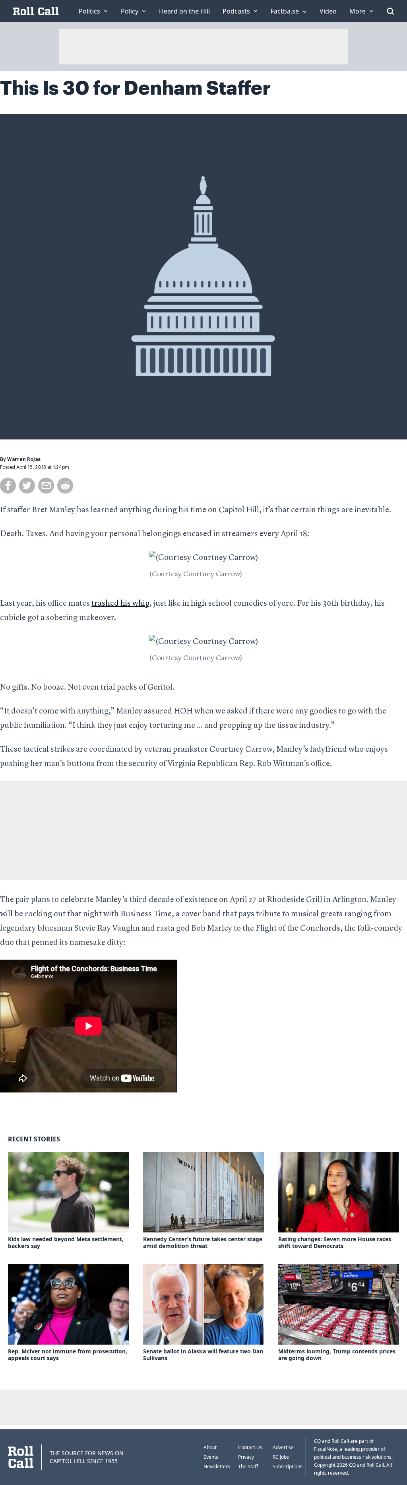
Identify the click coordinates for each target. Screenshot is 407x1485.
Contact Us (250, 1447)
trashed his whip (120, 604)
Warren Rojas (24, 459)
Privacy (246, 1457)
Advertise (283, 1447)
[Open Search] (390, 11)
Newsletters (217, 1466)
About (210, 1447)
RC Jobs (281, 1457)
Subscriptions (287, 1466)
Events (211, 1457)
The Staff (248, 1466)
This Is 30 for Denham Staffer (135, 88)
